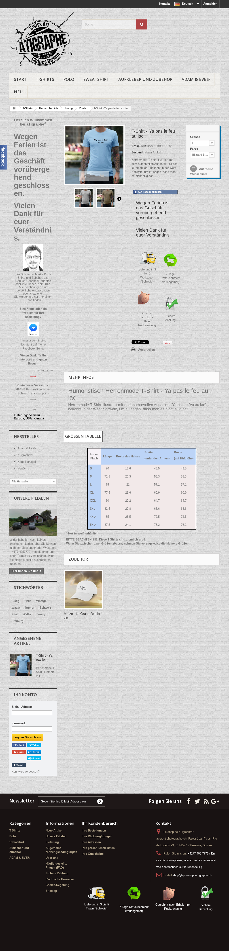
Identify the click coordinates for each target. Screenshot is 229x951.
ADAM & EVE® (196, 79)
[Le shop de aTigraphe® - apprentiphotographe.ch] (42, 39)
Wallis (27, 614)
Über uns (52, 857)
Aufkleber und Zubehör (145, 79)
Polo (68, 79)
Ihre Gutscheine (93, 853)
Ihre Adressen (91, 842)
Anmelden (210, 3)
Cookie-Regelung (57, 885)
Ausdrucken (146, 349)
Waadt (16, 607)
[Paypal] (34, 752)
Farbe (193, 148)
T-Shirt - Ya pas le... (44, 657)
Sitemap (51, 890)
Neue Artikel (54, 830)
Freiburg (17, 621)
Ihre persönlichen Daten (98, 848)
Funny (40, 614)
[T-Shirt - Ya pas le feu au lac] (83, 198)
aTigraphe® (25, 455)
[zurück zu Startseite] (14, 108)
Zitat (15, 614)
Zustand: (137, 152)
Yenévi (21, 468)
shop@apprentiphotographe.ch (192, 875)
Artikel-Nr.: (138, 146)
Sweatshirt (96, 79)
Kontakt (164, 3)
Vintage (41, 601)
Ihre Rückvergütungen (97, 836)
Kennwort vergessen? (26, 771)
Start (20, 79)
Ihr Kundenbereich (100, 823)
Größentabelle (83, 436)
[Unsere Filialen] (33, 522)
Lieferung (52, 842)
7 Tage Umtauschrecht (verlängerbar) (170, 278)
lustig (15, 601)
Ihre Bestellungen (94, 830)
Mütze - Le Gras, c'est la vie (82, 616)
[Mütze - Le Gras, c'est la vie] (84, 589)
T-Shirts (45, 79)
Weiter (119, 198)
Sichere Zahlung (57, 873)
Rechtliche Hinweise (60, 879)
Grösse (194, 135)
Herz (28, 601)
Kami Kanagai (26, 461)
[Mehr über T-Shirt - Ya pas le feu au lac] (20, 665)
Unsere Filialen (31, 498)
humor (29, 607)
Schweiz (45, 607)
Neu (18, 91)
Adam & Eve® (26, 448)
